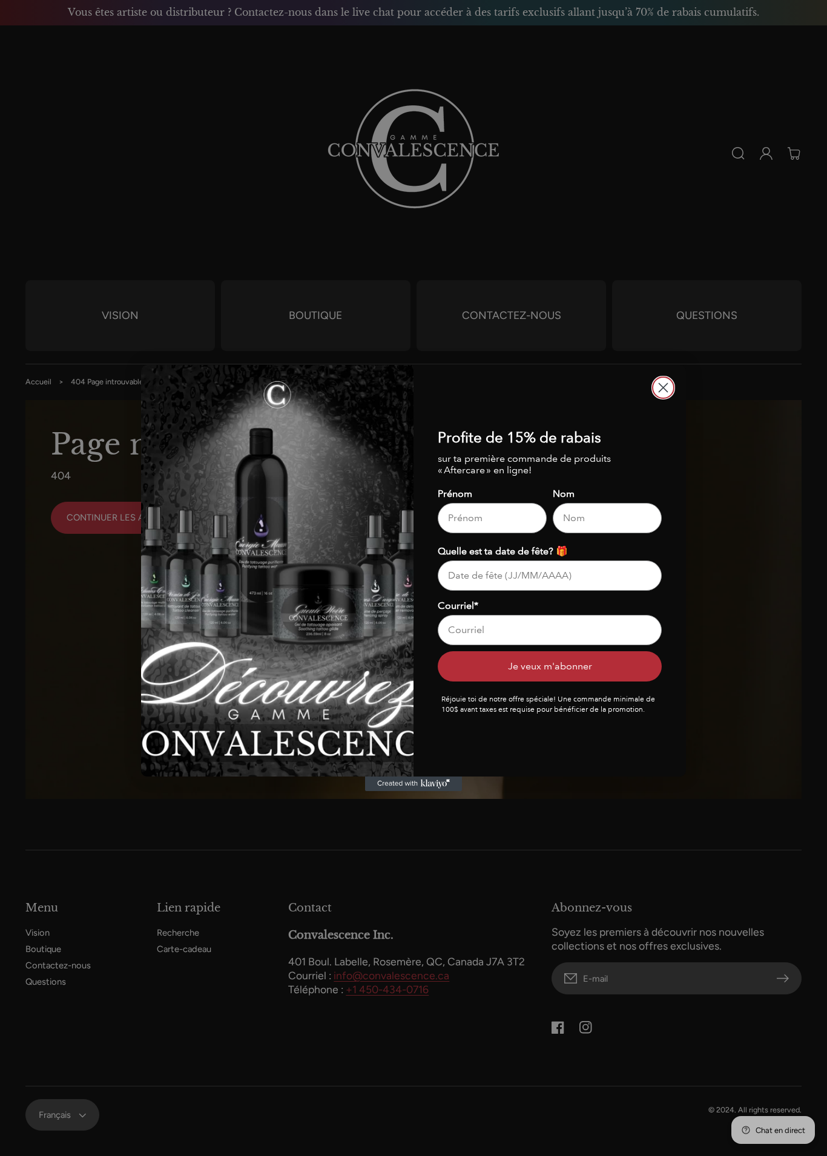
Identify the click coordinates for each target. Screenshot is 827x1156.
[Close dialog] (663, 387)
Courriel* (458, 605)
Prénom (455, 493)
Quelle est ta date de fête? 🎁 (503, 551)
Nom (564, 493)
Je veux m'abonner (550, 666)
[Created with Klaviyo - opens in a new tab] (413, 784)
